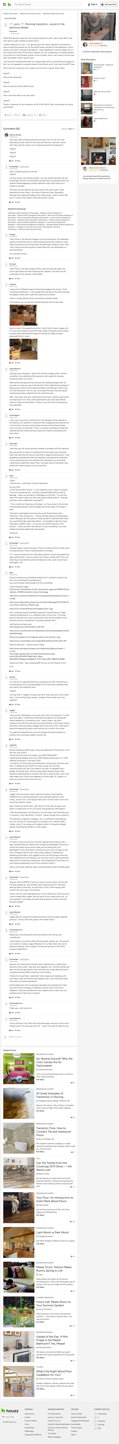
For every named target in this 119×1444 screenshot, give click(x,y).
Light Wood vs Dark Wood (52, 1232)
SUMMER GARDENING (44, 1298)
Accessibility (75, 1424)
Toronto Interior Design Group (51, 1379)
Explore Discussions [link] (10, 14)
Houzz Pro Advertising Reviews (59, 1424)
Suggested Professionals (80, 1421)
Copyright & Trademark (33, 1435)
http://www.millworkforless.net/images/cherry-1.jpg (31, 609)
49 (74, 1291)
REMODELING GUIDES (44, 1089)
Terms (27, 1424)
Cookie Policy (29, 1428)
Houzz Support (76, 1428)
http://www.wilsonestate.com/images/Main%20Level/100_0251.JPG (38, 641)
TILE (37, 1159)
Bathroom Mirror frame (102, 92)
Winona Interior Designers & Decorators (31, 215)
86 (74, 1117)
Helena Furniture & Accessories (29, 229)
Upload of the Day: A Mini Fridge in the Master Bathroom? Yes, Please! (52, 1340)
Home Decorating (10, 18)
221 (73, 1187)
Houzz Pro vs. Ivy (54, 1421)
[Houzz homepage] (9, 4)
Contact (74, 1431)
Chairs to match (99, 78)
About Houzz (29, 1414)
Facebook (101, 1421)
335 (73, 1326)
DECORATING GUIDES (44, 1054)
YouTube (101, 1425)
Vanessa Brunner (46, 1069)
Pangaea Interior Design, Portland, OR (54, 1101)
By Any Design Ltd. (46, 1139)
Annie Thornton (45, 1309)
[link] (101, 46)
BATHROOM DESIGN (44, 1332)
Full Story (40, 1079)
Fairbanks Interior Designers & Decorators (32, 220)
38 (74, 1256)
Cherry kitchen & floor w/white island (53, 867)
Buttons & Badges (54, 1437)
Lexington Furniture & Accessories (29, 227)
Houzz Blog (102, 1414)
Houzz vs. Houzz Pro (55, 1417)
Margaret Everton (46, 1236)
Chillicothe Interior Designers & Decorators (23, 213)
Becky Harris (44, 1174)
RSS (99, 1428)
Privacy (27, 1421)
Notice (34, 1421)
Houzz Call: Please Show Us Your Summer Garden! (53, 1303)
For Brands (52, 1434)
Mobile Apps (29, 1431)
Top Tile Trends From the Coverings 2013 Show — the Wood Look (54, 1166)
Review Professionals (79, 1417)
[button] (4, 4)
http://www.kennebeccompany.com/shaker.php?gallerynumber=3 (37, 648)
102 (73, 1222)
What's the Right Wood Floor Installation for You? (54, 1373)
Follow (43, 115)
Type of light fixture (101, 119)
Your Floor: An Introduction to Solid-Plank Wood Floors (54, 1199)
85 (74, 1395)
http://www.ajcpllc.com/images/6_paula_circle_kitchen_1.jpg (35, 637)
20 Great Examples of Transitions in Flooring (49, 1095)
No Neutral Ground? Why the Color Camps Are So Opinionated (54, 1062)
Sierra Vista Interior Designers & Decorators (33, 218)
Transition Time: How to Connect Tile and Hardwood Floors (53, 1131)
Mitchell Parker (45, 1347)
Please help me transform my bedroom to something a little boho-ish (104, 107)
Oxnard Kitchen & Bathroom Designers (31, 225)
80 (74, 1361)
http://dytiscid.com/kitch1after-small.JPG (27, 627)
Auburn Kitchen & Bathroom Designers (31, 222)
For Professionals (54, 1414)
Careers (27, 1417)
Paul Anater (43, 1205)
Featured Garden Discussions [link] (53, 14)
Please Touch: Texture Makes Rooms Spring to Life (54, 1268)
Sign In (73, 1435)
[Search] (16, 4)
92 (74, 1083)
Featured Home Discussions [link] (30, 14)
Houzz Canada (76, 1414)
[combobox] (48, 4)
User (41, 1274)
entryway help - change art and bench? (103, 66)
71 (74, 1152)
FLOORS (39, 1367)
